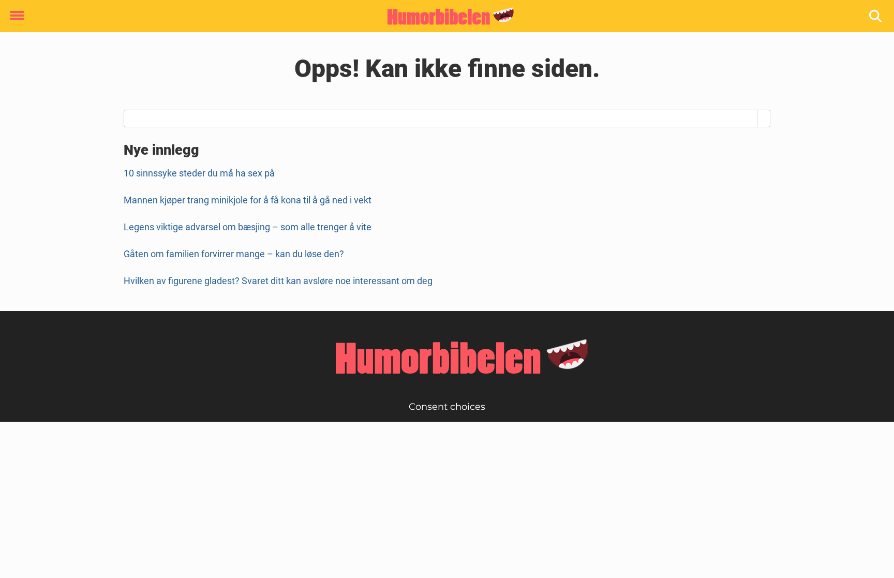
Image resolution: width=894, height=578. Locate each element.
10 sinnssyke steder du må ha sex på (199, 173)
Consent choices (447, 406)
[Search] (763, 118)
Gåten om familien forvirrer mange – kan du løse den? (234, 253)
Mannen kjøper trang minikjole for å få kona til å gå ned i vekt (247, 200)
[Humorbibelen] (443, 16)
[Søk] (876, 16)
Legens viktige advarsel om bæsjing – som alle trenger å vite (247, 226)
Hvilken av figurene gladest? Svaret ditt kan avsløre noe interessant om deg (278, 280)
